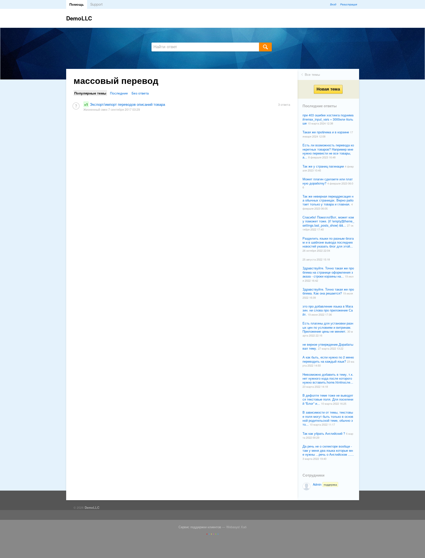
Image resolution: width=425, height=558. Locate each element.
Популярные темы (90, 93)
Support (96, 4)
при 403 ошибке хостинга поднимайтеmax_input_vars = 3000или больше (328, 119)
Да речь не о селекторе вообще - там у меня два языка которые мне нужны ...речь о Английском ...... (328, 450)
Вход (333, 4)
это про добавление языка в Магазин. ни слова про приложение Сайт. (328, 310)
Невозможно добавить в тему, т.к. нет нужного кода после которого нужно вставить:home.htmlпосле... (328, 378)
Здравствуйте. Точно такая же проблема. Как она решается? (328, 291)
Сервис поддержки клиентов (200, 527)
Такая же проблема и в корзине (326, 132)
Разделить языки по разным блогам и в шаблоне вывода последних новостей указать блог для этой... (328, 242)
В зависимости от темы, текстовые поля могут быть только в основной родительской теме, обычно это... (328, 418)
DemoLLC (79, 18)
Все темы (312, 74)
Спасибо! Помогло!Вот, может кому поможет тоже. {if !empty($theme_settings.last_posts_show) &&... (328, 221)
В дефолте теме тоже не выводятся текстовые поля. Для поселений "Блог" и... (328, 399)
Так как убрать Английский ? (324, 433)
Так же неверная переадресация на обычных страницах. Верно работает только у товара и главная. (328, 200)
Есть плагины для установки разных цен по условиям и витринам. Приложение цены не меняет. (328, 327)
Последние (119, 93)
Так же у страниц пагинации (324, 166)
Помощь (76, 4)
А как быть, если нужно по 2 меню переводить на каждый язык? (328, 359)
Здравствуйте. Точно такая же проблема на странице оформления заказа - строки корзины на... (328, 272)
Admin (325, 484)
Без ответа (140, 93)
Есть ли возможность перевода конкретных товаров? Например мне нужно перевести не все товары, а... (328, 151)
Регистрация (348, 4)
